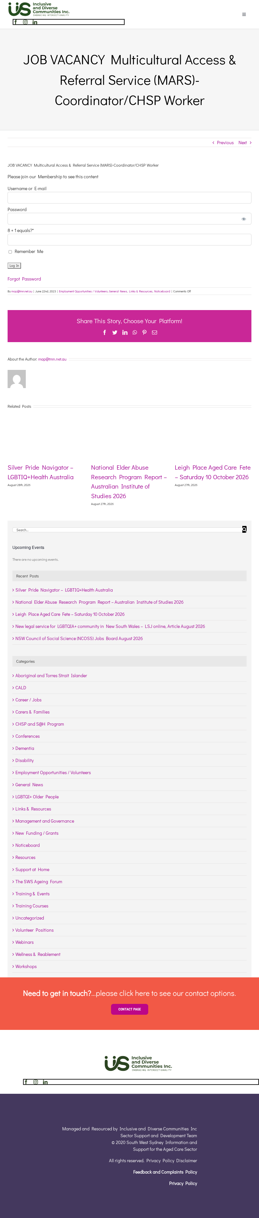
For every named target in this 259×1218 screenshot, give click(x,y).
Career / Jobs (28, 700)
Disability (24, 760)
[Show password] (243, 218)
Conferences (27, 736)
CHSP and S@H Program (39, 724)
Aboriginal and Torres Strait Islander (51, 675)
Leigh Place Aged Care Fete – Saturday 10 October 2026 (70, 614)
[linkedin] (35, 22)
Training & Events (32, 894)
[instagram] (25, 22)
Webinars (24, 942)
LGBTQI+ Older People (37, 797)
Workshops (26, 966)
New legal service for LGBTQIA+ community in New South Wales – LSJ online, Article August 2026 (110, 626)
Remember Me (28, 251)
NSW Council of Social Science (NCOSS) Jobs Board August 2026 (79, 638)
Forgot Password (24, 279)
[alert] (129, 560)
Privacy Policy (183, 1183)
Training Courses (31, 906)
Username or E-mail (27, 188)
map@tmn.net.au (21, 291)
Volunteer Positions (34, 930)
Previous (225, 142)
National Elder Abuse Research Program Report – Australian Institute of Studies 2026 (99, 602)
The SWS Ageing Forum (38, 881)
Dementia (24, 748)
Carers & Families (32, 712)
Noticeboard (162, 291)
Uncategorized (29, 918)
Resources (25, 857)
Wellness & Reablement (37, 954)
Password (17, 209)
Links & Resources (141, 291)
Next (243, 142)
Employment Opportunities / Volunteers (83, 291)
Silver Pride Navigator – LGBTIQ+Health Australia (64, 590)
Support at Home (32, 869)
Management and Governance (44, 821)
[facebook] (15, 22)
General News (118, 291)
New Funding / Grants (36, 833)
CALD (20, 687)
